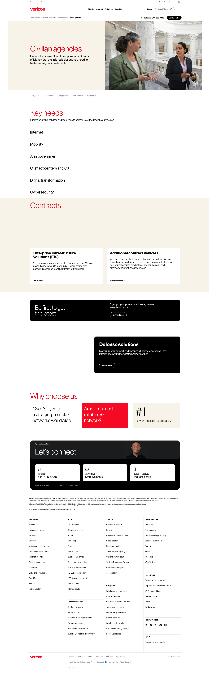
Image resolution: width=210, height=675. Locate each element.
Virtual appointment (76, 623)
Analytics (85, 668)
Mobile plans (73, 551)
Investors (149, 557)
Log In (149, 9)
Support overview (114, 524)
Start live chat (93, 476)
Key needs (36, 95)
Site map (72, 656)
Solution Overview (41, 18)
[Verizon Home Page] (36, 656)
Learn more (38, 280)
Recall (147, 601)
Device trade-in (113, 617)
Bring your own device (77, 562)
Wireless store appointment (80, 617)
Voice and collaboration (39, 546)
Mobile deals (73, 583)
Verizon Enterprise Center (117, 562)
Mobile (91, 9)
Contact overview (75, 607)
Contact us (150, 2)
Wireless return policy (115, 623)
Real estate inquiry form (78, 628)
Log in (59, 485)
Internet (99, 9)
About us (149, 524)
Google (71, 546)
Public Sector (52, 18)
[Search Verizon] (165, 9)
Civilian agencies (75, 18)
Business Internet (36, 530)
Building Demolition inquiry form (81, 634)
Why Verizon (78, 95)
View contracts (116, 280)
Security (32, 541)
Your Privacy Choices (95, 662)
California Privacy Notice (115, 656)
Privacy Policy (99, 656)
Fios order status (113, 546)
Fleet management (37, 562)
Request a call (141, 476)
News (147, 551)
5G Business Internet (77, 573)
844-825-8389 (47, 476)
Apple (70, 535)
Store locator (112, 541)
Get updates (63, 95)
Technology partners (115, 607)
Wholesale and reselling (116, 591)
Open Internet (74, 668)
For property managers (116, 612)
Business (44, 2)
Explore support (72, 485)
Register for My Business (117, 535)
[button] (179, 1)
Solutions (109, 9)
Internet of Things (36, 557)
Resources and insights (155, 580)
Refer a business (113, 634)
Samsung (72, 541)
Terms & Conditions (84, 656)
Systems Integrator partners (118, 601)
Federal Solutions (63, 18)
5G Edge (33, 567)
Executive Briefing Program (118, 628)
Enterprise (33, 583)
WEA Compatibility (153, 591)
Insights (118, 9)
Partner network (113, 596)
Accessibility (111, 573)
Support (162, 2)
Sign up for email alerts (155, 642)
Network (33, 535)
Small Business (35, 578)
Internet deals (74, 589)
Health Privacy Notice (77, 662)
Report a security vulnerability (158, 585)
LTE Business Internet (77, 578)
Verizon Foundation (153, 541)
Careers (148, 546)
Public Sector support (115, 567)
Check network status (115, 557)
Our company (151, 530)
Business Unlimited (76, 557)
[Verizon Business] (37, 9)
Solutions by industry (38, 573)
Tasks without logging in (116, 551)
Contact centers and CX (39, 551)
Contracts (49, 95)
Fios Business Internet (77, 567)
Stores (171, 2)
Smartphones (73, 524)
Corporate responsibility (155, 535)
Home (32, 18)
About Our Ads (125, 662)
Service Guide (151, 596)
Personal (33, 2)
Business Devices (75, 530)
